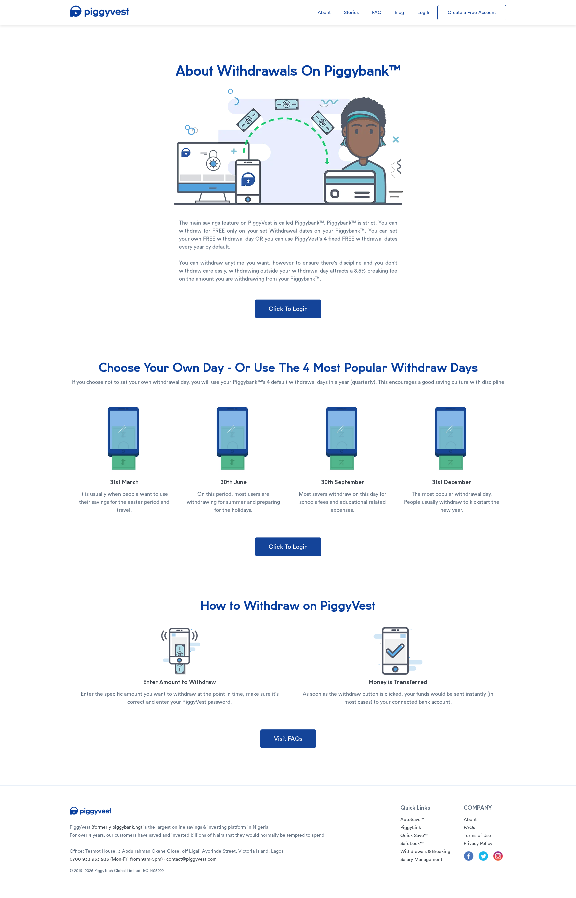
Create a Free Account (472, 12)
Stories (351, 12)
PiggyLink (410, 827)
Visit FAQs (288, 739)
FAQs (469, 827)
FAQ (376, 12)
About (324, 12)
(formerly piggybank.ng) (117, 827)
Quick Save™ (414, 835)
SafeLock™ (412, 843)
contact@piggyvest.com (191, 859)
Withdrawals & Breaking (425, 851)
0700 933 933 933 (116, 859)
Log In (424, 12)
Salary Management (421, 859)
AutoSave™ (412, 819)
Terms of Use (477, 835)
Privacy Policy (478, 843)
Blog (399, 12)
